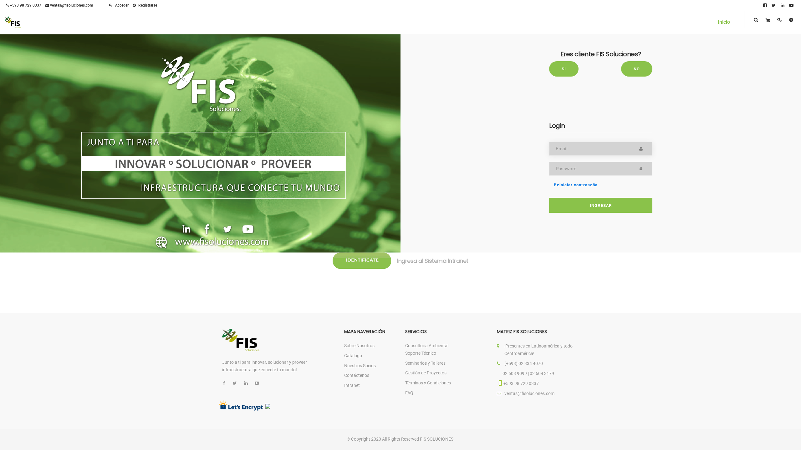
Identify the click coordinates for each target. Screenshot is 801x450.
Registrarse (147, 5)
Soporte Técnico (420, 353)
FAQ (409, 392)
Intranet (352, 385)
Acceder (121, 5)
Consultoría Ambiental (426, 345)
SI (564, 69)
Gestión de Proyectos (425, 372)
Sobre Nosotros (359, 345)
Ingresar (601, 205)
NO (637, 69)
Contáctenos (356, 375)
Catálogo (353, 355)
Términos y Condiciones (428, 382)
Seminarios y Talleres (425, 363)
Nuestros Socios (360, 365)
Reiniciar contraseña (576, 185)
